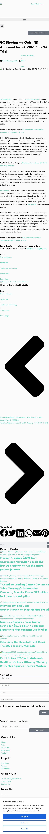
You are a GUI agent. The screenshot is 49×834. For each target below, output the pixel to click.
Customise (24, 823)
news (23, 66)
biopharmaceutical (32, 99)
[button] (24, 19)
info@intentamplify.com (36, 249)
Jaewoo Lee (4, 191)
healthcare (4, 263)
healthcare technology (8, 268)
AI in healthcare (6, 257)
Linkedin (7, 794)
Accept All (24, 816)
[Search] (48, 545)
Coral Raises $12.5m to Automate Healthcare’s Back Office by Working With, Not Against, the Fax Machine (23, 662)
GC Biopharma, (6, 99)
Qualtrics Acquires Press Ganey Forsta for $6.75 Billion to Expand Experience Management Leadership (23, 626)
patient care (4, 274)
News (23, 61)
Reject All (24, 829)
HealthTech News (27, 55)
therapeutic (32, 204)
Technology (4, 279)
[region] (24, 816)
